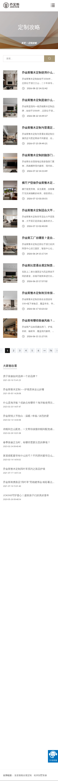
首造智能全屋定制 (23, 775)
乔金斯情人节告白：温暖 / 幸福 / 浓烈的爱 (26, 415)
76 (50, 350)
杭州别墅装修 (40, 775)
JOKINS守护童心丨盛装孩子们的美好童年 (26, 495)
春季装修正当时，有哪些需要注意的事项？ (26, 442)
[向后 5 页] (44, 350)
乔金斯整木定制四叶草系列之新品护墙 (24, 468)
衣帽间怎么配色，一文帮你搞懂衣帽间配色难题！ (30, 429)
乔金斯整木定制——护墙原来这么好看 (23, 389)
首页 (23, 42)
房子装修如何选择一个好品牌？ (20, 376)
